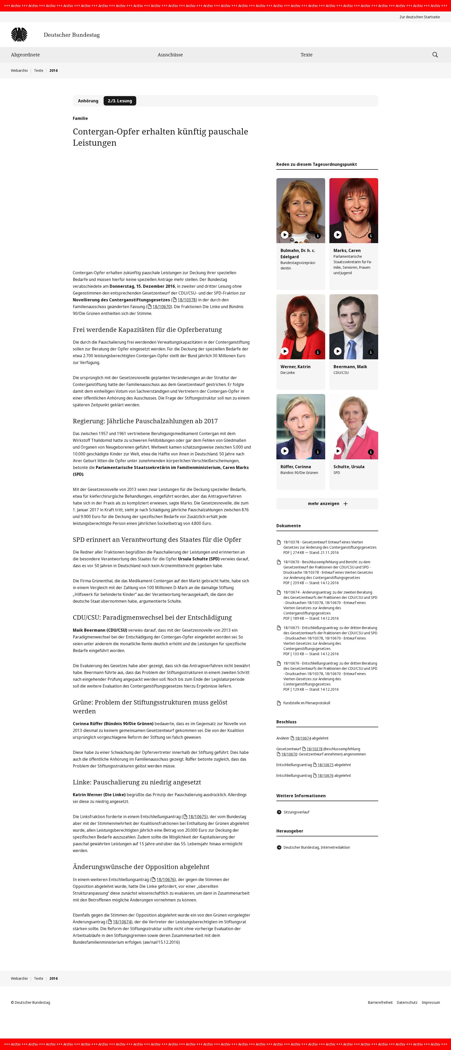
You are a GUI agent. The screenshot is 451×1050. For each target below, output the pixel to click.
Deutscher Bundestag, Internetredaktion (317, 847)
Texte (307, 54)
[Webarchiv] (55, 34)
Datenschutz (407, 1002)
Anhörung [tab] (88, 101)
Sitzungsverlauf (296, 812)
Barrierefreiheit (380, 1002)
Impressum (431, 1002)
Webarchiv (19, 70)
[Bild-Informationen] (318, 236)
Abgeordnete (25, 54)
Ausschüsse (170, 54)
